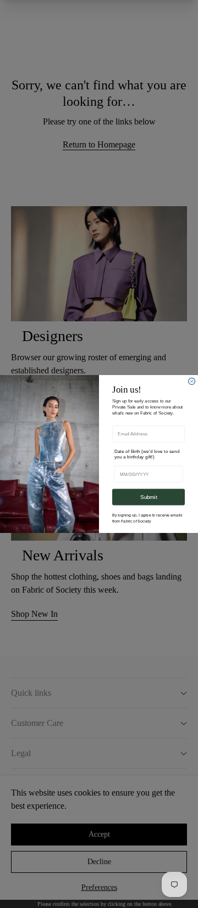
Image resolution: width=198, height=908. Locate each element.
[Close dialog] (192, 381)
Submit (148, 497)
